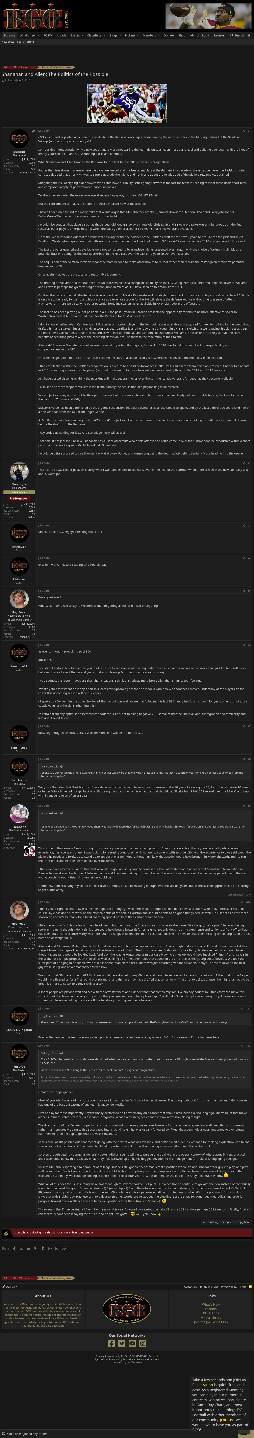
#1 (249, 130)
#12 (248, 1045)
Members (149, 35)
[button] (38, 35)
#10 (248, 902)
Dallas (31, 517)
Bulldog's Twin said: (52, 1053)
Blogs (113, 35)
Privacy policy (229, 1286)
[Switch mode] (248, 35)
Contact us (190, 1286)
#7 (249, 726)
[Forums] (5, 68)
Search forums (25, 41)
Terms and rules (209, 1286)
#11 (248, 1008)
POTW (47, 35)
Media (75, 35)
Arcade (61, 35)
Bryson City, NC (26, 637)
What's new (28, 35)
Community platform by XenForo (127, 1356)
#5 (249, 591)
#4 (249, 558)
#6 (249, 645)
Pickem (130, 35)
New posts (8, 41)
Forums (9, 35)
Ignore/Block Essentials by (127, 1359)
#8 (249, 759)
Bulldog (8, 80)
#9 (249, 805)
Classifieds (94, 35)
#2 (249, 463)
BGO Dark (11, 1286)
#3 (249, 525)
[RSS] (250, 1286)
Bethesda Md (27, 172)
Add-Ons (118, 1362)
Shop (181, 35)
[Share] (243, 131)
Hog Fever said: (49, 1016)
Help (243, 1286)
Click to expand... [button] (145, 1085)
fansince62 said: (49, 766)
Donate (169, 35)
